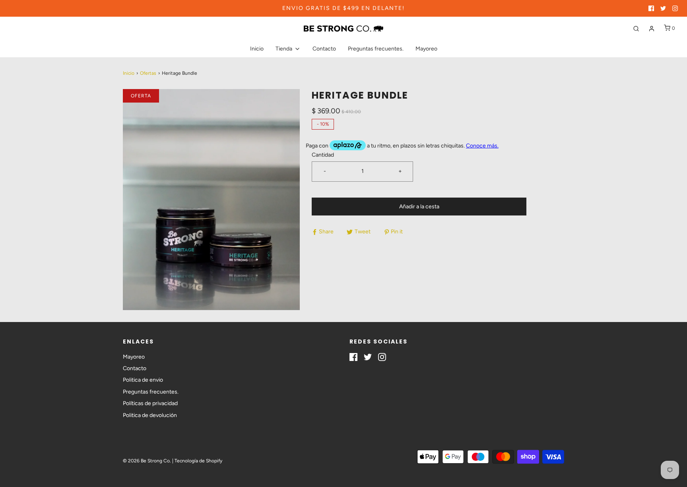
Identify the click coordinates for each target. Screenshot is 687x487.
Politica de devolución (150, 415)
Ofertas (148, 73)
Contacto (324, 48)
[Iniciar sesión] (651, 28)
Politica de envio (143, 379)
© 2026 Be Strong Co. (147, 461)
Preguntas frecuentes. (376, 48)
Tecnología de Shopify (198, 461)
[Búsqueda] (636, 28)
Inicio (257, 48)
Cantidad (323, 154)
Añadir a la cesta (419, 206)
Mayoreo (426, 48)
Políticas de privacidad (150, 403)
